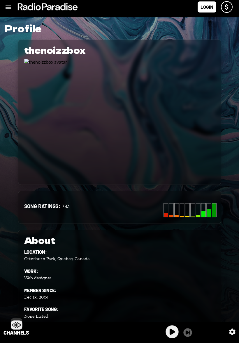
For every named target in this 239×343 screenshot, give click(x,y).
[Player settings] (232, 331)
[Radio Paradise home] (47, 7)
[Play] (172, 331)
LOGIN (207, 7)
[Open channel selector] (16, 324)
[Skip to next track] (187, 332)
